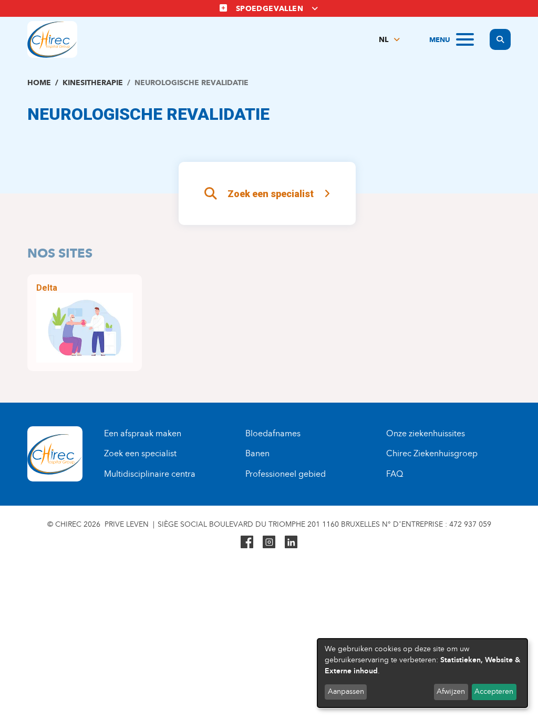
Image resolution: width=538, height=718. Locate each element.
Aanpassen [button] (346, 691)
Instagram (269, 542)
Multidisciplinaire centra (149, 474)
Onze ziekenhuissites (425, 433)
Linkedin (291, 542)
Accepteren (493, 691)
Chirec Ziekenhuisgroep (432, 453)
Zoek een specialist (270, 193)
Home (39, 82)
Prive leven (127, 524)
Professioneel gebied (285, 474)
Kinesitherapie (93, 82)
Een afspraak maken (142, 433)
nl (383, 39)
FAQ (394, 474)
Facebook (247, 542)
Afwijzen (451, 691)
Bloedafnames (273, 433)
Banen (257, 453)
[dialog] (422, 673)
